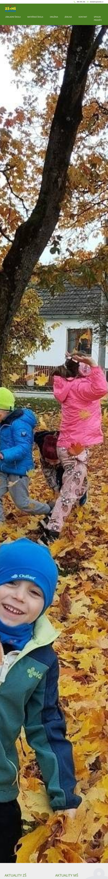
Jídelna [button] (68, 17)
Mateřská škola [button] (35, 17)
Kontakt (83, 17)
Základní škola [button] (13, 17)
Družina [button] (54, 17)
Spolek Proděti (98, 18)
